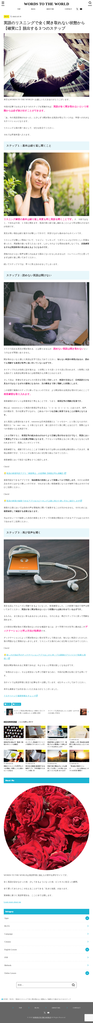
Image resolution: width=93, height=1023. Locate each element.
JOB (6, 957)
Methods (17, 704)
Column (7, 942)
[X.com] (77, 9)
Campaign (8, 934)
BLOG (33, 9)
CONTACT (68, 9)
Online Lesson (10, 973)
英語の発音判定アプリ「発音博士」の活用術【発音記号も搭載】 (35, 473)
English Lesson (10, 949)
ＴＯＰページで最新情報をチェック (20, 696)
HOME (5, 999)
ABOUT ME (49, 9)
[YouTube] (81, 9)
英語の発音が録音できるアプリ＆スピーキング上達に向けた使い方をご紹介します (43, 501)
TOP (18, 9)
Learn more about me (12, 902)
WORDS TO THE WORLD (46, 4)
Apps (6, 918)
